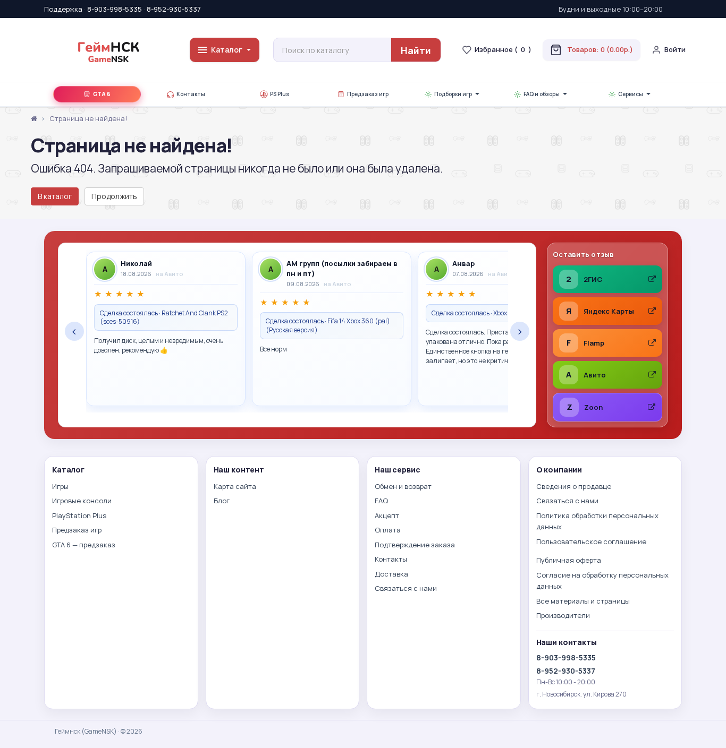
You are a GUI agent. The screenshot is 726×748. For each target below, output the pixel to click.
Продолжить (114, 196)
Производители (563, 615)
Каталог (226, 50)
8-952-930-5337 (174, 9)
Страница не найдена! (88, 118)
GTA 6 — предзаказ (83, 544)
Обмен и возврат (403, 486)
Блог (222, 500)
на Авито (169, 274)
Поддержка (63, 9)
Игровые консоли (82, 500)
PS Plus (279, 94)
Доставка (391, 574)
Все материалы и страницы (583, 601)
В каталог (55, 196)
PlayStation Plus (79, 515)
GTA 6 (102, 94)
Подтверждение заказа (415, 544)
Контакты (190, 94)
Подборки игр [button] (453, 94)
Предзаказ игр (368, 94)
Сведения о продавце (573, 486)
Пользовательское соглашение (591, 541)
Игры (60, 486)
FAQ (381, 500)
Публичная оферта (568, 560)
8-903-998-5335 (114, 9)
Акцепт (387, 515)
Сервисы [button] (630, 94)
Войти (675, 49)
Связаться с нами (406, 588)
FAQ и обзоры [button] (542, 94)
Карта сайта (235, 486)
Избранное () (503, 49)
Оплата (388, 530)
